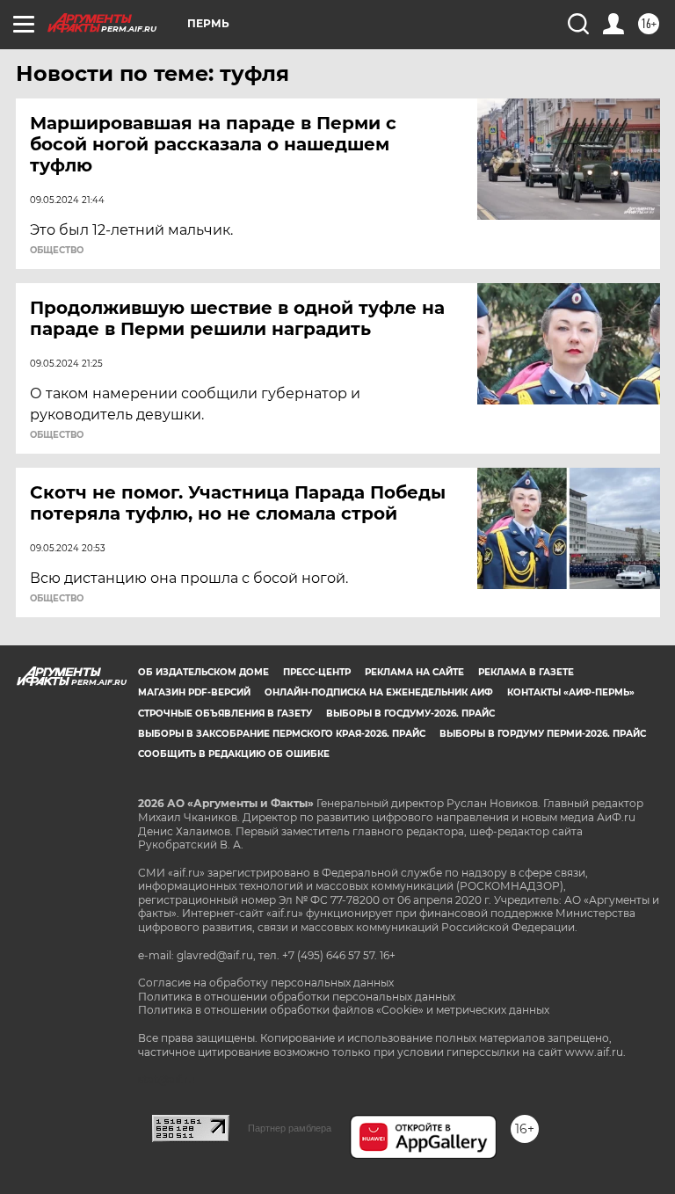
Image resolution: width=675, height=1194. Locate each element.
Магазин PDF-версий (194, 692)
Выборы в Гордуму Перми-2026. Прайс (542, 733)
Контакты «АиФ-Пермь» (571, 692)
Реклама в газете (526, 672)
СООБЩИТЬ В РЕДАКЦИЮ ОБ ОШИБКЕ (234, 754)
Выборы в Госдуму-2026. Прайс (410, 713)
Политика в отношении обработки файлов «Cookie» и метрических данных (343, 1009)
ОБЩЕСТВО (56, 250)
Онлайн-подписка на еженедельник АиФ (379, 692)
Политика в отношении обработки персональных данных (296, 996)
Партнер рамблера (289, 1128)
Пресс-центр (317, 672)
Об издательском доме (203, 672)
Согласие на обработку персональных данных (266, 982)
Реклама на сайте (414, 672)
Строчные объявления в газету (225, 713)
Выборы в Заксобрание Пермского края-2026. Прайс (281, 733)
